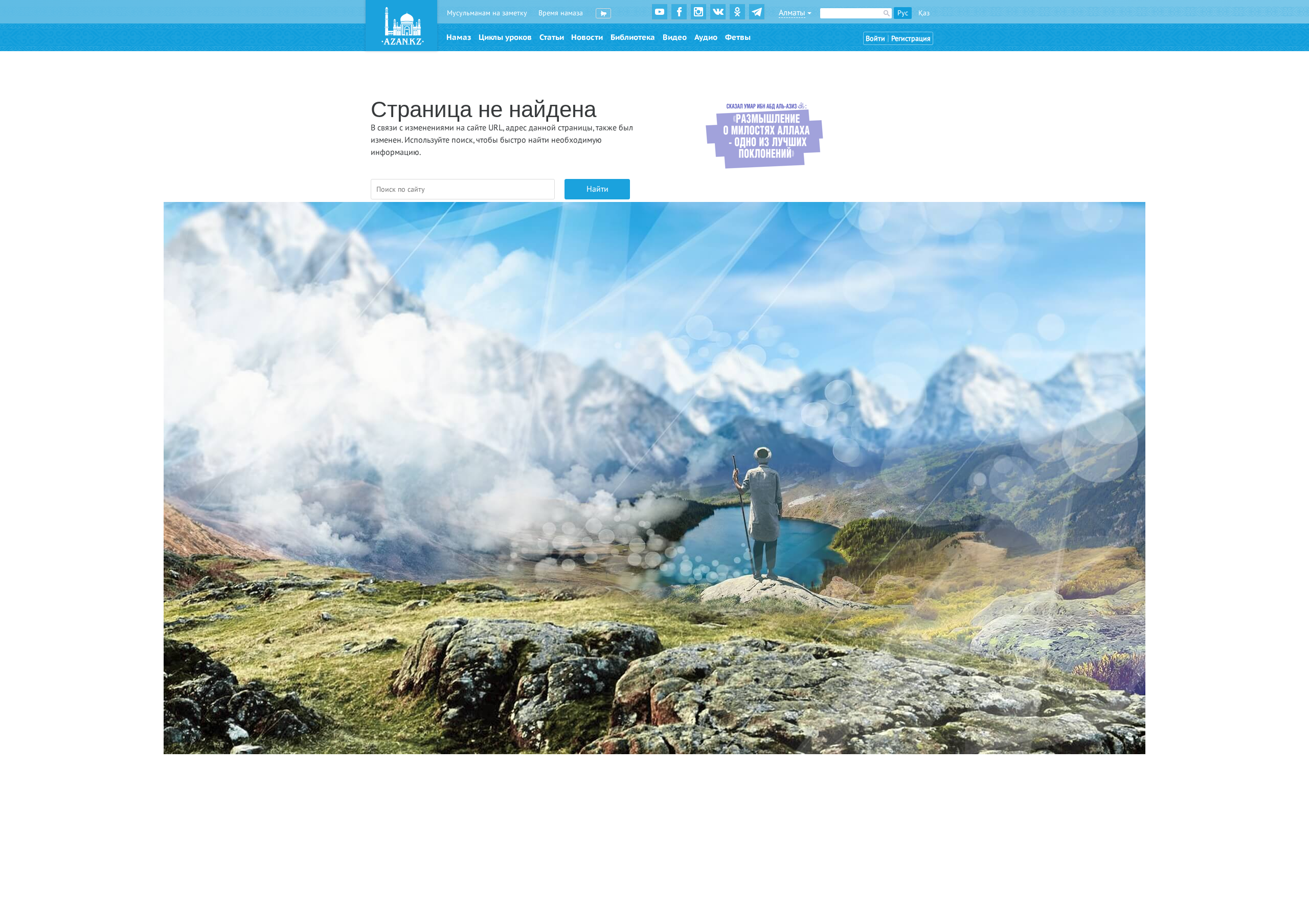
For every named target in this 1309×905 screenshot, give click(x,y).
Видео (675, 37)
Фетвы (738, 37)
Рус (902, 13)
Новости (587, 37)
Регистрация (911, 38)
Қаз (924, 13)
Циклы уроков (505, 37)
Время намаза (560, 13)
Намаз (458, 37)
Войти (875, 38)
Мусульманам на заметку (487, 13)
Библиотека (633, 37)
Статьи (551, 37)
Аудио (705, 37)
